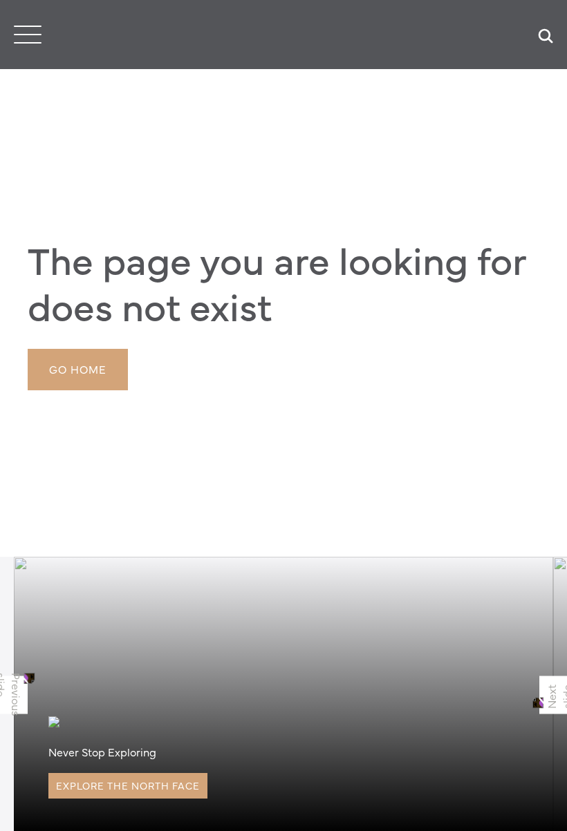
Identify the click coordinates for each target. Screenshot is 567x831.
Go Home (77, 368)
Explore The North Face (128, 785)
